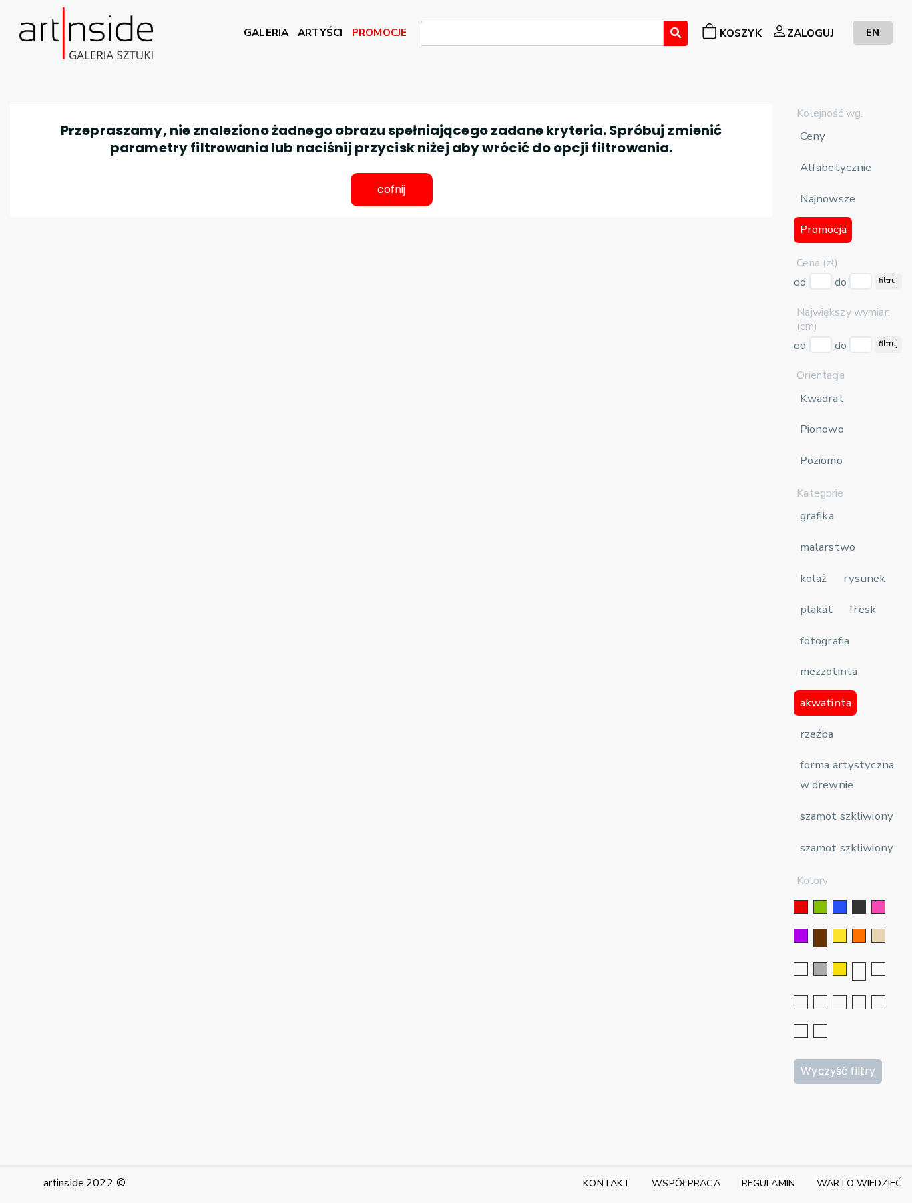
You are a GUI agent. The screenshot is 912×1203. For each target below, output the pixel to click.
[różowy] (878, 907)
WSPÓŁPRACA (686, 1183)
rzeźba (817, 734)
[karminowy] (859, 1002)
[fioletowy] (800, 935)
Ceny (813, 136)
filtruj (888, 280)
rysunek (864, 578)
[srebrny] (859, 971)
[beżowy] (878, 935)
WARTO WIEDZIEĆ (859, 1183)
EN (872, 32)
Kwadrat (822, 398)
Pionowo (822, 429)
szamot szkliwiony (846, 816)
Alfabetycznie (836, 167)
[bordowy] (800, 1031)
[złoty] (839, 969)
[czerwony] (800, 907)
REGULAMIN (768, 1183)
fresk (862, 609)
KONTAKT (606, 1183)
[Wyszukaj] (676, 33)
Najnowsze (827, 198)
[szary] (820, 969)
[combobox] (542, 33)
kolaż (813, 578)
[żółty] (839, 935)
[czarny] (859, 907)
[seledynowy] (820, 1031)
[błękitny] (839, 1002)
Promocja (823, 229)
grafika (817, 515)
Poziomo (821, 460)
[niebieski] (839, 907)
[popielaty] (878, 1002)
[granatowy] (820, 1002)
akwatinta (825, 702)
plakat (816, 609)
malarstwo (827, 547)
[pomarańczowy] (859, 935)
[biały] (800, 969)
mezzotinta (828, 671)
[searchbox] (429, 35)
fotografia (824, 640)
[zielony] (820, 907)
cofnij (391, 189)
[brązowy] (820, 938)
